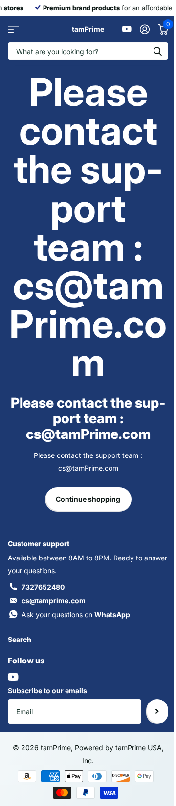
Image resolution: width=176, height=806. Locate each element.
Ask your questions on (76, 614)
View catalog (13, 29)
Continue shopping (88, 499)
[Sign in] (144, 29)
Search (19, 639)
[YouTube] (13, 677)
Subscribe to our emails (47, 690)
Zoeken (157, 51)
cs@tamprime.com (54, 601)
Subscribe (157, 711)
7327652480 (43, 587)
